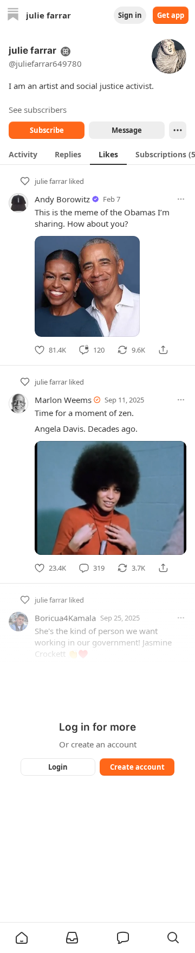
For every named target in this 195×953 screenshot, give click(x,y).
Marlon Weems (63, 399)
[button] (21, 937)
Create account (137, 767)
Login (58, 767)
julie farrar (51, 181)
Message (127, 130)
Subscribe (47, 130)
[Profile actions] (177, 130)
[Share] (163, 350)
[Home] (13, 15)
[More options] (181, 199)
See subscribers (38, 109)
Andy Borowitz (62, 199)
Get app (170, 15)
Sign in (130, 15)
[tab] (23, 154)
